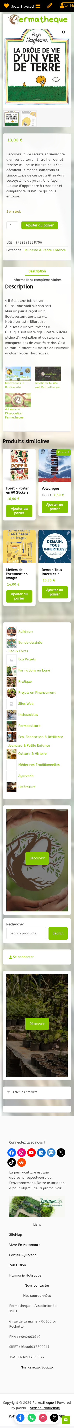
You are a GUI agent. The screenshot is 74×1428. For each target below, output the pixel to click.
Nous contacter (37, 1285)
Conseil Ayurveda (23, 1255)
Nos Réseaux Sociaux (37, 1367)
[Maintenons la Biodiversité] (18, 374)
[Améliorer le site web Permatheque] (48, 374)
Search (58, 933)
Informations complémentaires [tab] (37, 280)
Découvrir (37, 858)
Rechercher (15, 924)
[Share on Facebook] (20, 1418)
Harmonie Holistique (25, 1275)
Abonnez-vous (66, 1420)
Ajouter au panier (40, 225)
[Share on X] (54, 1418)
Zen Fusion (17, 1265)
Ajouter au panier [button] (19, 511)
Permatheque (43, 1403)
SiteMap (15, 1235)
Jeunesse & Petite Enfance (45, 250)
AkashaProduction (44, 1408)
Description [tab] (37, 271)
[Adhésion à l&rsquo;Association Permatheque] (18, 400)
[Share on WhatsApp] (32, 1418)
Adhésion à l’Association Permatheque (14, 413)
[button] (64, 32)
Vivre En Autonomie (24, 1245)
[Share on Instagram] (43, 1418)
